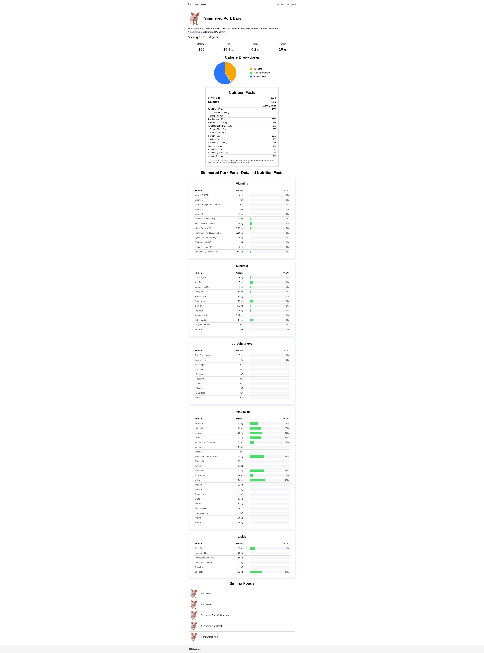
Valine (197, 480)
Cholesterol (200, 572)
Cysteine (199, 452)
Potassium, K (201, 296)
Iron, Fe (198, 282)
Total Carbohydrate (203, 355)
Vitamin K (199, 209)
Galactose (200, 393)
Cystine (198, 499)
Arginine (198, 485)
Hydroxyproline (201, 513)
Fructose (200, 379)
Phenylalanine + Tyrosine (206, 456)
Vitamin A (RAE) (202, 195)
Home (280, 4)
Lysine (198, 438)
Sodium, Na (200, 301)
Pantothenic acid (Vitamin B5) (208, 233)
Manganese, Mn (202, 315)
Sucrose (199, 369)
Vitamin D (199, 200)
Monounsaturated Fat (205, 558)
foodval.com (197, 4)
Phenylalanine (201, 461)
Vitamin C (199, 214)
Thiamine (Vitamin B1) (205, 219)
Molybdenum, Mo (202, 325)
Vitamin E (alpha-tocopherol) (207, 205)
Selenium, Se (201, 320)
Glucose (199, 374)
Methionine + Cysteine (205, 442)
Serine (198, 522)
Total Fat (198, 548)
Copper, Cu (200, 311)
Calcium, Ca (200, 278)
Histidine (199, 423)
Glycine (198, 504)
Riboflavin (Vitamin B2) (205, 223)
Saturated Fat (202, 553)
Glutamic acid (201, 508)
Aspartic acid (200, 494)
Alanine (198, 489)
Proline (198, 518)
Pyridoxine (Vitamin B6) (205, 238)
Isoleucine (199, 428)
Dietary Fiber (200, 360)
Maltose (199, 388)
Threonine (199, 471)
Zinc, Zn (198, 306)
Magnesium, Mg (202, 287)
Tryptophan (200, 475)
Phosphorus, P (201, 292)
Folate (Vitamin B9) (203, 247)
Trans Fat (199, 567)
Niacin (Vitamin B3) (203, 228)
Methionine (200, 447)
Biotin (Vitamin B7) (203, 242)
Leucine (198, 433)
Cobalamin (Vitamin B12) (206, 252)
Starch (198, 398)
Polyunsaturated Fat (205, 562)
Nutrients (291, 4)
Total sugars (200, 365)
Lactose (199, 384)
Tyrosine (198, 466)
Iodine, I (198, 329)
